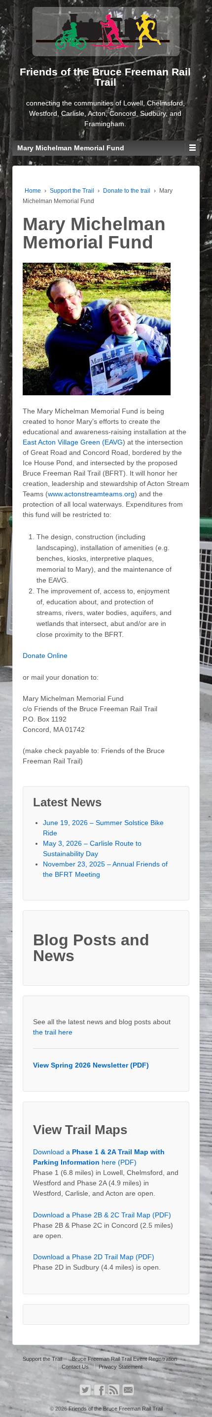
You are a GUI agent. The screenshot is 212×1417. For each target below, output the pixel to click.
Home (33, 190)
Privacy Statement (120, 1367)
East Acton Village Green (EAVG (73, 442)
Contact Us (75, 1367)
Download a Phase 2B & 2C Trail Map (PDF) (102, 1215)
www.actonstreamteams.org (91, 494)
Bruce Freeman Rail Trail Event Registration (124, 1359)
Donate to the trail (126, 190)
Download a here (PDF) (99, 1157)
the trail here (52, 1032)
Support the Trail (72, 190)
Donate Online (45, 655)
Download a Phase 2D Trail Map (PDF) (93, 1257)
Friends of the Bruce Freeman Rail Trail (115, 1409)
